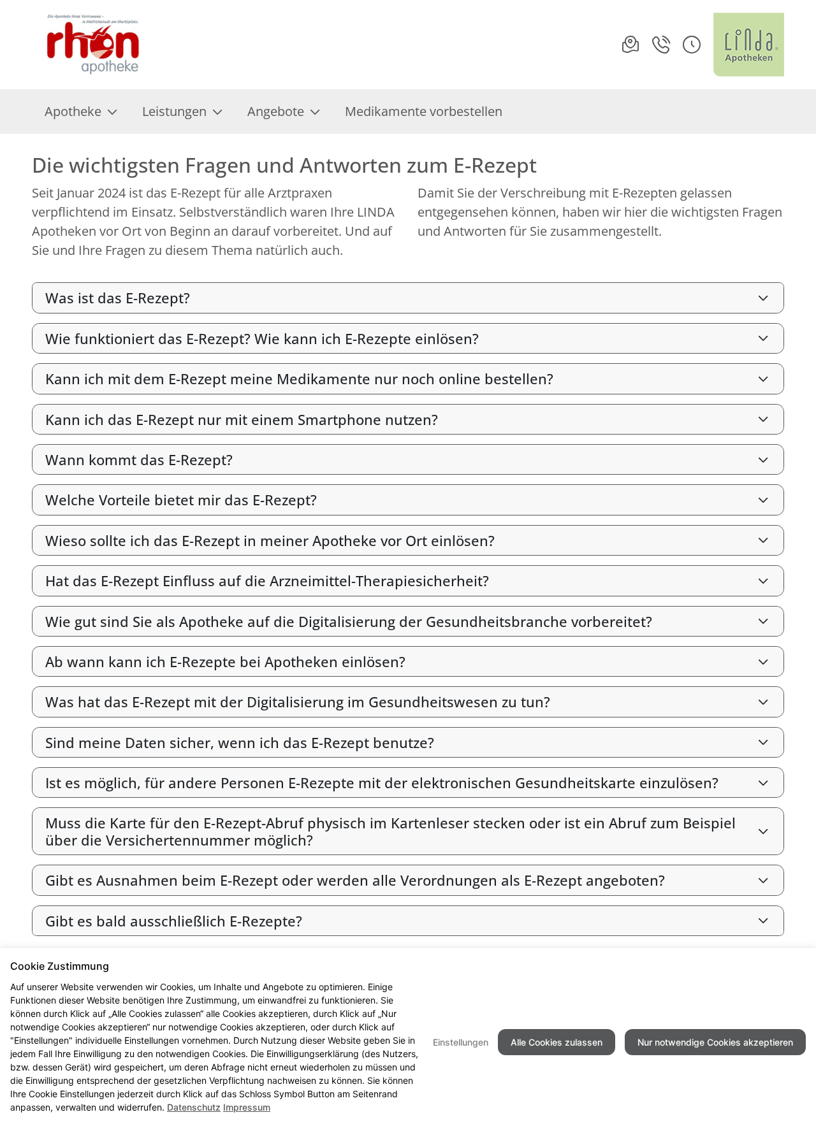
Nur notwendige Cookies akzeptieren (715, 1042)
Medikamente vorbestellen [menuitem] (423, 111)
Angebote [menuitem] (275, 111)
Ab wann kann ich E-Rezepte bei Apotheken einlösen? (225, 661)
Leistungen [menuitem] (174, 111)
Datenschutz (194, 1107)
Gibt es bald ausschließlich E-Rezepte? (173, 920)
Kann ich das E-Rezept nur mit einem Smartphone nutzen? (241, 419)
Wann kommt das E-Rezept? (139, 459)
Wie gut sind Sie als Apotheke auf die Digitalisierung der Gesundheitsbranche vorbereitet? (348, 621)
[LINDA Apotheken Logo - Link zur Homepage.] (748, 44)
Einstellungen (460, 1042)
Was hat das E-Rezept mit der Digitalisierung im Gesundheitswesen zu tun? (297, 701)
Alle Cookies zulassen (556, 1042)
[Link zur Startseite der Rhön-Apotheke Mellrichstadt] (88, 44)
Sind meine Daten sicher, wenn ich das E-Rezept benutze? (239, 742)
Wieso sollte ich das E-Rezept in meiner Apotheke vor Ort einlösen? (270, 540)
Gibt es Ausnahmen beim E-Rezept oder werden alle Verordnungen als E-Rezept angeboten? (355, 880)
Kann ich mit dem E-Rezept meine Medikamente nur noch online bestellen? (299, 378)
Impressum (246, 1107)
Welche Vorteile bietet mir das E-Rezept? (181, 499)
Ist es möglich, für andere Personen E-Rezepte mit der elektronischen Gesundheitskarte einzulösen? (381, 782)
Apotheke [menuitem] (73, 111)
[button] (692, 45)
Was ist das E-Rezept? (117, 297)
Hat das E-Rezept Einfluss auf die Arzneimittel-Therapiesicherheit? (267, 580)
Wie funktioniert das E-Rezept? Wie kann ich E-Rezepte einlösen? (262, 338)
